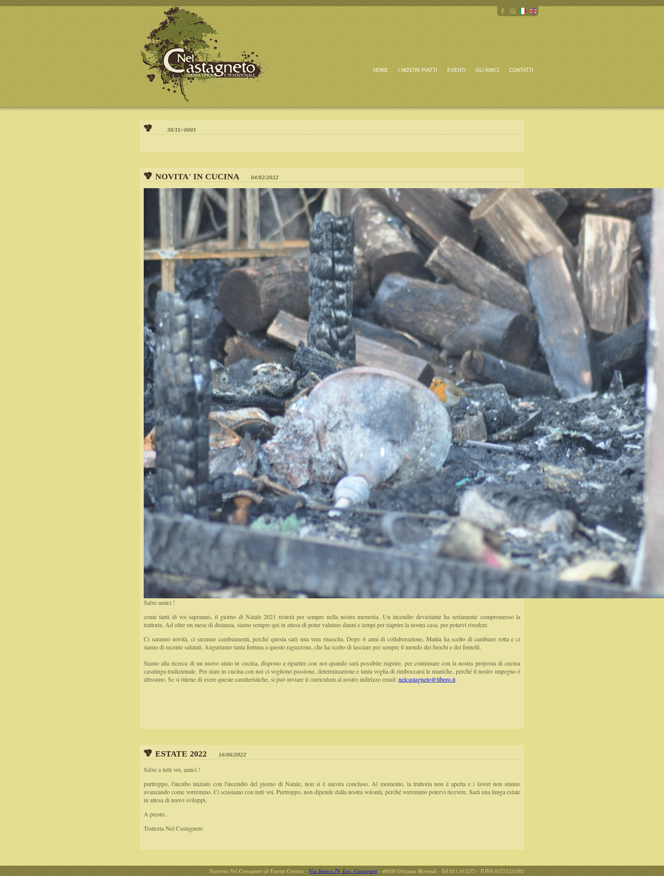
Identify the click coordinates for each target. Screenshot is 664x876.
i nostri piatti (417, 70)
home (380, 70)
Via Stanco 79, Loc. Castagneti (343, 870)
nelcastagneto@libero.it (426, 679)
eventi (456, 70)
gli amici (487, 70)
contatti (521, 70)
